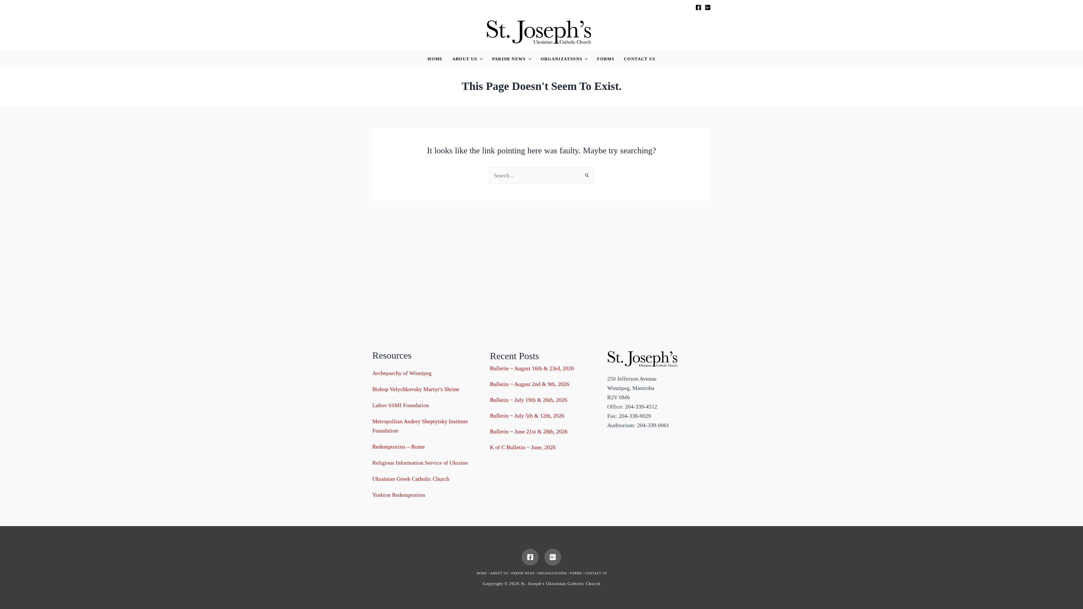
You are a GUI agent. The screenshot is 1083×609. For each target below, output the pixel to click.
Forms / (577, 573)
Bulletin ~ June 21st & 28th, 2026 (528, 431)
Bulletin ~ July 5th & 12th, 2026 (527, 415)
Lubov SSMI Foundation (400, 405)
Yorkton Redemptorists (398, 495)
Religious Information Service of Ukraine (420, 463)
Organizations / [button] (553, 573)
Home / (483, 573)
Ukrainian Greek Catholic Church (410, 479)
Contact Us (596, 573)
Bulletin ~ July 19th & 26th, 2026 (528, 400)
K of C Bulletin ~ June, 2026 (523, 447)
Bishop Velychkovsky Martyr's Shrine (415, 389)
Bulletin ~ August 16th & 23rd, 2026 (532, 368)
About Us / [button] (500, 573)
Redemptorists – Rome (398, 446)
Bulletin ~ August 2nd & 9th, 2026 (529, 384)
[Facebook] (698, 7)
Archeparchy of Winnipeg (402, 373)
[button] (467, 59)
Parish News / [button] (524, 573)
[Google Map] (708, 7)
